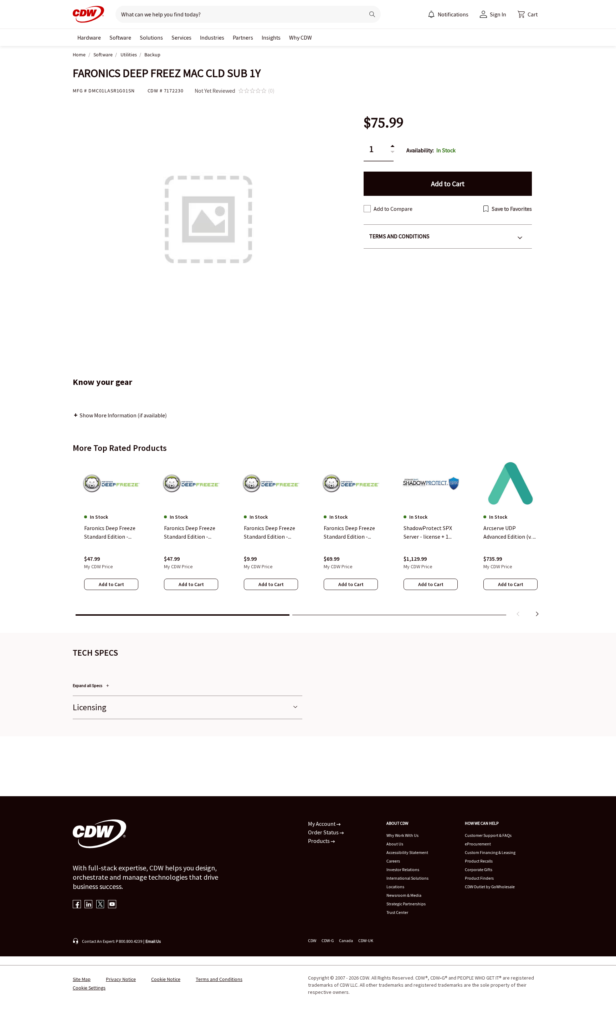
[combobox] (237, 14)
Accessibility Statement (407, 852)
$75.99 (384, 123)
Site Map (82, 979)
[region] (308, 540)
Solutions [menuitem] (151, 37)
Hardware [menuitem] (89, 37)
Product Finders (479, 878)
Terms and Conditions (399, 236)
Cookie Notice (165, 979)
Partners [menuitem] (243, 37)
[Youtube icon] (112, 905)
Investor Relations (402, 869)
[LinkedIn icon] (88, 905)
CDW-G (328, 940)
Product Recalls (479, 861)
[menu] (448, 14)
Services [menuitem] (181, 37)
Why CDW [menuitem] (300, 37)
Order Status (324, 832)
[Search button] (372, 14)
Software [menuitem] (120, 37)
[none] (89, 37)
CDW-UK (365, 940)
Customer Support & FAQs (488, 835)
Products (319, 840)
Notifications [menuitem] (453, 14)
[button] (527, 14)
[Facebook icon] (77, 905)
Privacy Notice (121, 979)
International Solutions (407, 878)
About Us (394, 843)
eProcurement (478, 843)
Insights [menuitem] (271, 37)
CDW (312, 940)
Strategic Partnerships (406, 903)
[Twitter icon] (100, 905)
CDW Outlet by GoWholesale (490, 886)
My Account (322, 823)
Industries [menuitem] (212, 37)
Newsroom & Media (403, 895)
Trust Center (397, 912)
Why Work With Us (402, 835)
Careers (393, 861)
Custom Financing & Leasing (490, 852)
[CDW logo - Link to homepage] (88, 14)
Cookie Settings (89, 988)
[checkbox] (367, 208)
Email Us (153, 941)
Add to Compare (393, 208)
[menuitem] (431, 14)
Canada (346, 940)
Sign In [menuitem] (498, 14)
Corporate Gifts (478, 869)
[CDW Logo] (88, 14)
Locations (395, 886)
